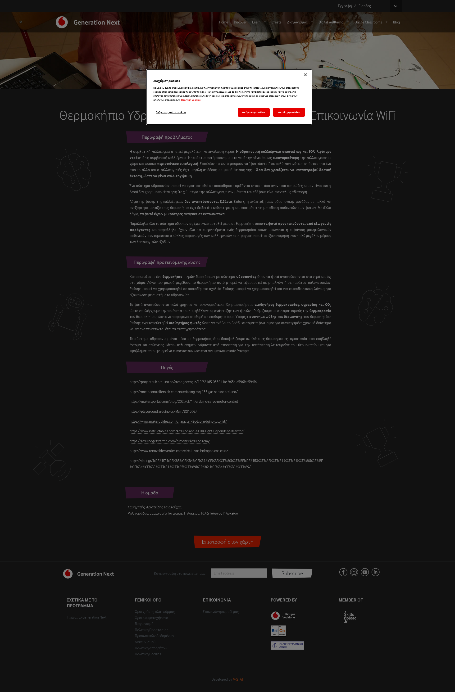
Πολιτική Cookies (190, 99)
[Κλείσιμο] (305, 75)
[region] (229, 97)
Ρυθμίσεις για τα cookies (171, 112)
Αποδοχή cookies (289, 112)
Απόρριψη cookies (253, 112)
